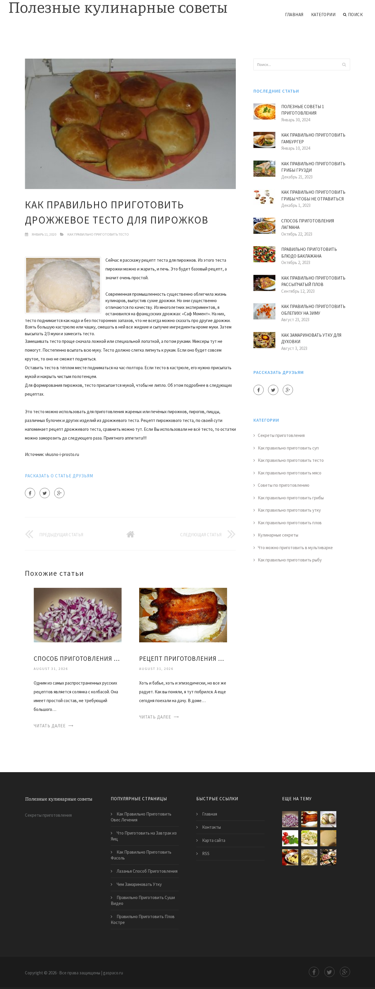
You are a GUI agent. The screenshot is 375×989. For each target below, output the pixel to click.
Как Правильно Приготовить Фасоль (141, 855)
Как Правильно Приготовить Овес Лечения (141, 817)
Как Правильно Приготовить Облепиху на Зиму (313, 310)
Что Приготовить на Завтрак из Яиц (144, 836)
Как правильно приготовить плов (290, 522)
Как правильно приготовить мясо (289, 473)
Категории (323, 14)
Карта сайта (213, 840)
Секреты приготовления (281, 435)
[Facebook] (30, 493)
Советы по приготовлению (283, 485)
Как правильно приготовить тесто (98, 234)
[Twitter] (45, 493)
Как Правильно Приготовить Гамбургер (313, 138)
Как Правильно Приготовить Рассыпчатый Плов (313, 281)
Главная (294, 14)
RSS (205, 853)
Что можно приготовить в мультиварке (295, 547)
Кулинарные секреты (278, 535)
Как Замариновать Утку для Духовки (311, 338)
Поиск (355, 14)
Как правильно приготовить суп (288, 448)
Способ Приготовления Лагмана (307, 224)
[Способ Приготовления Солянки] (78, 614)
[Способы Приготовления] (328, 857)
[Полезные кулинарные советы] (118, 9)
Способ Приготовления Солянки (78, 659)
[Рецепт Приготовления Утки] (183, 614)
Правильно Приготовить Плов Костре (143, 919)
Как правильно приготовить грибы (291, 498)
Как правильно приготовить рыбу (290, 560)
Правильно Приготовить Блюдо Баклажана (309, 252)
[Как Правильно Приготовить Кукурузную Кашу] (290, 857)
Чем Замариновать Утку (139, 884)
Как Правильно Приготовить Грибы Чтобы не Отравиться (313, 195)
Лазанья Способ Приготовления (147, 871)
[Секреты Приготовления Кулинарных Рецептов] (309, 838)
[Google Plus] (59, 493)
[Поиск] (344, 64)
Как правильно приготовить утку (289, 510)
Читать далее (50, 725)
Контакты (211, 827)
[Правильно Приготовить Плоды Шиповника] (290, 838)
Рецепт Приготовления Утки (183, 659)
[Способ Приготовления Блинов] (328, 838)
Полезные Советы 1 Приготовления (302, 110)
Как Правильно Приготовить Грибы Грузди (313, 167)
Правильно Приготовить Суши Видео (143, 900)
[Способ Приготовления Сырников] (309, 857)
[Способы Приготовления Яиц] (328, 819)
